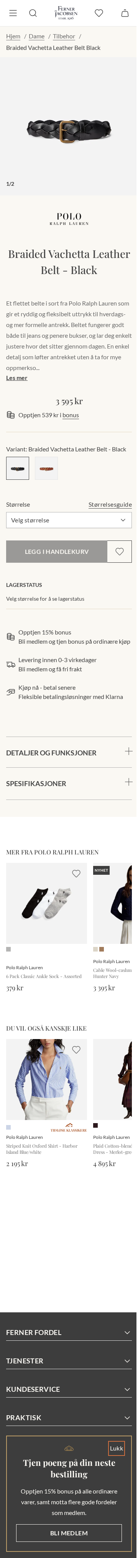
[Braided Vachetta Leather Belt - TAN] (46, 468)
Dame (36, 36)
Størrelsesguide (110, 504)
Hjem (13, 36)
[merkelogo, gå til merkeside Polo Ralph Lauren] (69, 219)
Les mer (17, 377)
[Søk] (33, 13)
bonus (70, 414)
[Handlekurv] (125, 13)
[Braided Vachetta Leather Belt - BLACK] (17, 468)
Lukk (111, 1448)
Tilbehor (64, 36)
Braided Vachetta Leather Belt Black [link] (53, 47)
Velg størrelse (30, 520)
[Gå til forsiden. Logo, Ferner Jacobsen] (66, 13)
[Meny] (13, 13)
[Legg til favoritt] (119, 551)
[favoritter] (99, 13)
